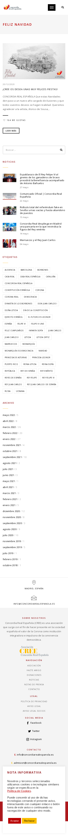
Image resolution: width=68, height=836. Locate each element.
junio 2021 (8, 475)
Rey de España (27, 371)
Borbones (42, 270)
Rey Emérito (46, 371)
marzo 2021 (9, 493)
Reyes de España (13, 377)
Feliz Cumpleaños (14, 330)
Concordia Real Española (18, 283)
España (8, 323)
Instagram (36, 739)
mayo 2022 (9, 415)
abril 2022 (8, 421)
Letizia (27, 337)
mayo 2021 (9, 481)
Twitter (36, 731)
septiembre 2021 (12, 457)
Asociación (34, 665)
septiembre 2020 (12, 523)
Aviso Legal (34, 706)
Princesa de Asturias (16, 357)
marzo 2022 (9, 427)
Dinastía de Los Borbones (18, 303)
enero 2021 (9, 505)
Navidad (43, 350)
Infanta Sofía (36, 330)
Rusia (7, 391)
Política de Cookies (19, 791)
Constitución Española (17, 290)
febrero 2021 (10, 499)
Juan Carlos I (12, 337)
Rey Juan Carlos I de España (41, 384)
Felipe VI (21, 323)
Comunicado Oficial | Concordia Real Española (41, 195)
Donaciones (34, 675)
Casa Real (10, 276)
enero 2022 (9, 439)
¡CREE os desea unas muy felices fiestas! (30, 89)
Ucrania (20, 391)
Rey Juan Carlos (13, 384)
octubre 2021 (10, 451)
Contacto (34, 689)
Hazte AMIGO (34, 670)
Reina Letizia (29, 364)
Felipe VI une (37, 323)
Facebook (36, 722)
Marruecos (11, 344)
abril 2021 (8, 487)
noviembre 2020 (12, 517)
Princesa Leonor (41, 357)
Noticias (34, 679)
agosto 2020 (10, 529)
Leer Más (11, 130)
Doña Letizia (11, 310)
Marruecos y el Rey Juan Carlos (37, 240)
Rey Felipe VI (48, 377)
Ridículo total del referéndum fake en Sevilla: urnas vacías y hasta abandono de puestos (42, 210)
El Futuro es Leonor (39, 317)
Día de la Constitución (35, 310)
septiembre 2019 (12, 547)
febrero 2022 (10, 433)
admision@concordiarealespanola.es (35, 762)
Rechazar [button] (29, 820)
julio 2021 (8, 469)
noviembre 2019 (12, 541)
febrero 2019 (10, 559)
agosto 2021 (10, 463)
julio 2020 (8, 535)
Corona (39, 290)
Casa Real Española (30, 276)
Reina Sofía (48, 364)
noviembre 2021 (12, 445)
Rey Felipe (32, 377)
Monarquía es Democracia (19, 350)
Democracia (30, 297)
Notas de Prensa (34, 684)
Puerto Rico (11, 364)
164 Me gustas (16, 120)
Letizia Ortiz (43, 337)
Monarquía (28, 344)
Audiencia (10, 270)
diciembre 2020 (11, 511)
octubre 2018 (10, 565)
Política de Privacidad (34, 701)
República (10, 371)
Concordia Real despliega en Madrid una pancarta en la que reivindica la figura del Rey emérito (40, 226)
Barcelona (26, 270)
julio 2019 (8, 553)
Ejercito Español (14, 317)
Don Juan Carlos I (47, 303)
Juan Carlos (54, 330)
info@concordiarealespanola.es (34, 603)
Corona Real (11, 297)
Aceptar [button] (14, 820)
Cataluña (50, 276)
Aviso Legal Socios (34, 711)
